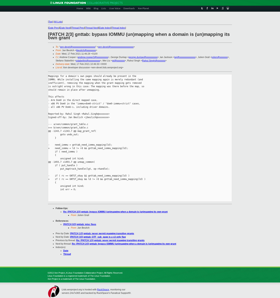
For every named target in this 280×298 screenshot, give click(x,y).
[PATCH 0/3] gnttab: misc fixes (79, 224)
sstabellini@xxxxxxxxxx (88, 60)
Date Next (65, 28)
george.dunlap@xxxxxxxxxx (143, 57)
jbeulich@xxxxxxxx (86, 50)
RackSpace (103, 289)
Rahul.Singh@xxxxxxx (153, 60)
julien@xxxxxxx (220, 57)
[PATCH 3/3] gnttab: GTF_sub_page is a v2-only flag (98, 237)
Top (50, 21)
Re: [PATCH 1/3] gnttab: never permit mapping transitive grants (110, 240)
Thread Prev (77, 28)
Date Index (104, 28)
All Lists (58, 21)
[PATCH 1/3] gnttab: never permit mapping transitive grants (102, 233)
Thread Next (91, 28)
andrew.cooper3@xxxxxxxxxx (93, 57)
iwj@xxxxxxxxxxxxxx (184, 57)
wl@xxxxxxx (118, 60)
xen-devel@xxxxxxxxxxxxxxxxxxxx (77, 47)
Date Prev (54, 28)
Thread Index (118, 28)
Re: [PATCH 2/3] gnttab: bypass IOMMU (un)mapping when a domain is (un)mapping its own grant (115, 211)
